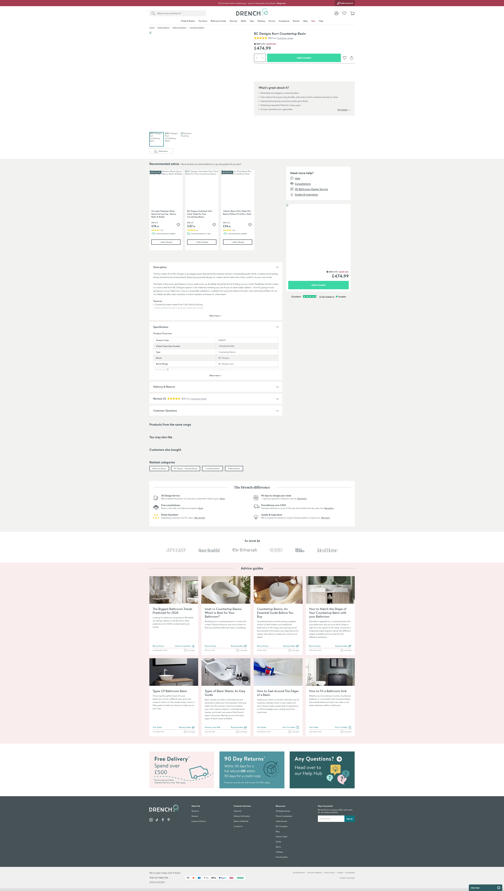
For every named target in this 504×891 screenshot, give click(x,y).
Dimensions (166, 152)
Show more (214, 315)
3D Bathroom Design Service (311, 189)
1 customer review (285, 38)
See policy (302, 498)
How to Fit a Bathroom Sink (328, 691)
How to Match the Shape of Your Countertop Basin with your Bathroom (327, 613)
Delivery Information (242, 816)
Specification (160, 327)
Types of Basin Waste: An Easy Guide (225, 693)
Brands (296, 20)
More (222, 498)
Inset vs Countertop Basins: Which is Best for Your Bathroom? (223, 613)
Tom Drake (157, 727)
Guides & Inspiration (306, 194)
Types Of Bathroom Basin (170, 691)
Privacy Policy (329, 872)
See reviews (199, 517)
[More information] (167, 369)
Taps (252, 20)
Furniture (202, 20)
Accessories (284, 20)
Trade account (346, 3)
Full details (343, 109)
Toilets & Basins (188, 20)
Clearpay (279, 852)
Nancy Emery (158, 646)
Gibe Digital (351, 878)
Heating (261, 20)
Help (321, 20)
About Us (195, 811)
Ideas (305, 20)
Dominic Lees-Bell (212, 727)
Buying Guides (239, 646)
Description (160, 267)
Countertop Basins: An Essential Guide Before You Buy (275, 613)
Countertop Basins (197, 27)
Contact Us (238, 826)
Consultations (303, 183)
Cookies (340, 872)
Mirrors (271, 20)
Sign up (349, 818)
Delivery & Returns (164, 386)
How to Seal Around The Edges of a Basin (278, 693)
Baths (243, 20)
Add (170, 242)
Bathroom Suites (218, 20)
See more (325, 517)
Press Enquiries (282, 857)
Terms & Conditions (314, 872)
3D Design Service (283, 811)
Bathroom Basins (179, 27)
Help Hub (237, 811)
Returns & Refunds (241, 821)
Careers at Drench (198, 821)
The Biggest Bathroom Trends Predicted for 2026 (172, 611)
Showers (233, 20)
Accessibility (350, 872)
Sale (313, 20)
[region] (215, 212)
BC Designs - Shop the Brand (185, 468)
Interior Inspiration (185, 646)
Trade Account (281, 821)
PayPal (278, 842)
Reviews (157, 398)
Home (151, 27)
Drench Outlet (281, 836)
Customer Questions (165, 410)
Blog (277, 831)
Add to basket (313, 57)
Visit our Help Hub (158, 877)
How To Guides (291, 727)
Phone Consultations (284, 816)
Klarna (278, 847)
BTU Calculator (282, 826)
